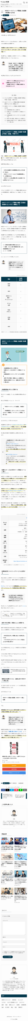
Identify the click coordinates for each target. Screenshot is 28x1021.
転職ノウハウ (5, 15)
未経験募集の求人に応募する (13, 109)
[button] (3, 790)
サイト (4, 946)
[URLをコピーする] (25, 790)
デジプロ (10, 490)
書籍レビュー (12, 1004)
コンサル (3, 1002)
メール (5, 942)
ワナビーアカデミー (18, 490)
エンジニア (20, 999)
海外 (3, 1007)
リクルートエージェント (18, 424)
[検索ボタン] (24, 2)
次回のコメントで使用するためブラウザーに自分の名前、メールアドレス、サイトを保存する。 (14, 952)
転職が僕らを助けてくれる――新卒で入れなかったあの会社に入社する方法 (13, 757)
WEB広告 (14, 783)
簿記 (12, 1007)
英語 (16, 1007)
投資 (6, 1004)
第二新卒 (7, 1007)
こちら (24, 606)
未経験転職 (21, 783)
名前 (4, 937)
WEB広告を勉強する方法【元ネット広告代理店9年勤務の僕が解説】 (17, 671)
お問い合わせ (9, 1016)
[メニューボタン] (26, 2)
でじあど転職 (5, 2)
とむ (14, 818)
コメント (5, 920)
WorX (2, 586)
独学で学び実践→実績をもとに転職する (16, 118)
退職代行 (20, 1007)
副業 (3, 1004)
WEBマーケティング (6, 999)
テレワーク (21, 1002)
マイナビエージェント (12, 454)
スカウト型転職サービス (12, 1002)
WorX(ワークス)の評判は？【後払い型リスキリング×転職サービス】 (17, 615)
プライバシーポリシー (17, 1016)
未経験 (18, 1004)
